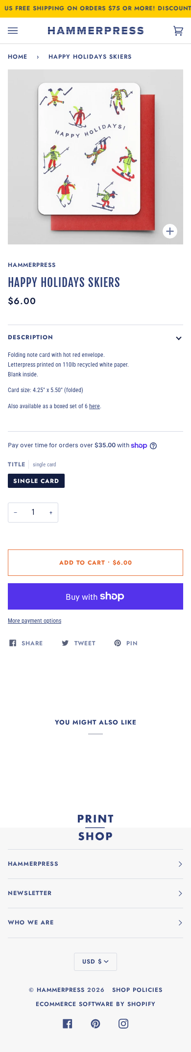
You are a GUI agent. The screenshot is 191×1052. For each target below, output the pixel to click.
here (94, 406)
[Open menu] (22, 31)
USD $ (92, 961)
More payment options (34, 620)
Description (30, 337)
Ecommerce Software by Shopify (96, 1004)
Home (17, 56)
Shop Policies (137, 990)
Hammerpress (32, 265)
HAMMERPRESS (61, 990)
